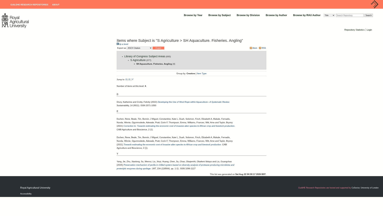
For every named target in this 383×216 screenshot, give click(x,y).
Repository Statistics (354, 29)
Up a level (123, 44)
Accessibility (26, 193)
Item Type (201, 73)
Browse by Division (248, 15)
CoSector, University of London (365, 188)
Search (368, 15)
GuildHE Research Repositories (29, 4)
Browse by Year (193, 15)
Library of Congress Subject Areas (144, 56)
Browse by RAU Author (307, 15)
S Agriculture (138, 60)
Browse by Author (276, 15)
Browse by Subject (219, 15)
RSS (263, 48)
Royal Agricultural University (35, 187)
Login (369, 29)
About (56, 4)
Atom (254, 48)
